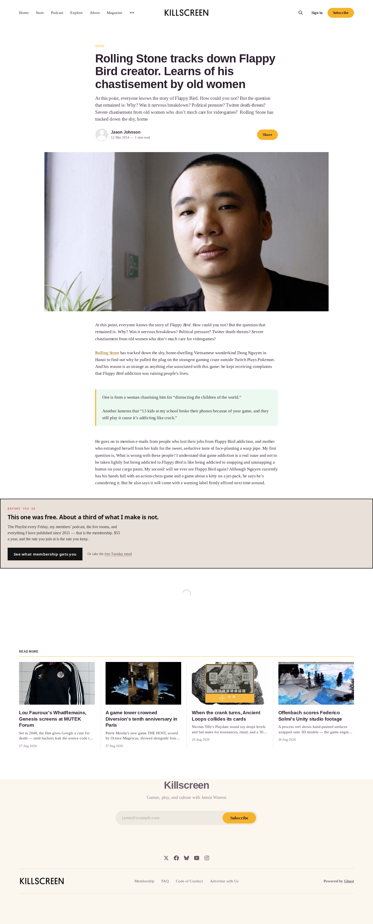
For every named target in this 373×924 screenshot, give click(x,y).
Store (40, 13)
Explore (76, 13)
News (100, 46)
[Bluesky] (186, 858)
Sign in (317, 13)
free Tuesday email (118, 554)
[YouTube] (196, 858)
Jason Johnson (125, 132)
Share (267, 135)
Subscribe (341, 13)
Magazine (114, 13)
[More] (132, 13)
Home (24, 13)
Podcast (57, 13)
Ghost (349, 881)
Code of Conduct (189, 881)
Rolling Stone (107, 352)
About (95, 13)
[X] (166, 858)
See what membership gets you (45, 554)
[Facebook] (176, 858)
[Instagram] (206, 858)
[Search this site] (301, 13)
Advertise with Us (224, 881)
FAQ (165, 881)
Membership (144, 881)
